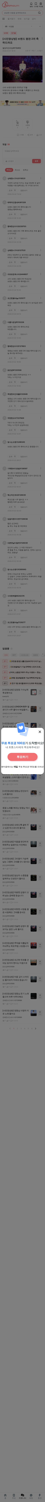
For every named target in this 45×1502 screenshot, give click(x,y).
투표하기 (22, 757)
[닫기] (40, 732)
